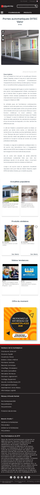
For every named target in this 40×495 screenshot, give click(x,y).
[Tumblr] (25, 477)
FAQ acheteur (5, 430)
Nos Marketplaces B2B (8, 401)
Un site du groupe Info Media (20, 482)
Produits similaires (20, 221)
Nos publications (6, 404)
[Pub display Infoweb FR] (20, 324)
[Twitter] (14, 477)
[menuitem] (2, 12)
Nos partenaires (6, 407)
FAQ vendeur (5, 425)
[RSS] (29, 477)
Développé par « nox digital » (33, 482)
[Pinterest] (22, 477)
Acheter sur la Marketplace (9, 428)
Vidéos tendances (20, 260)
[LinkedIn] (18, 477)
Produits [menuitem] (28, 12)
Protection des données (8, 411)
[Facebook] (11, 477)
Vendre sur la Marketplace (9, 422)
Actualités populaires (20, 182)
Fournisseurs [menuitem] (14, 12)
